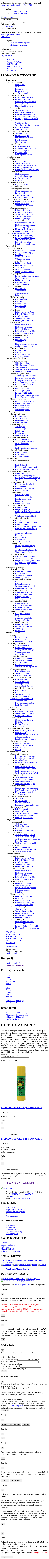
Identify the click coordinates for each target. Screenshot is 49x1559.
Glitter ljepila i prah (22, 391)
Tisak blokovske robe (23, 824)
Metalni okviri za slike (23, 329)
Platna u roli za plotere (23, 915)
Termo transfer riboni (23, 620)
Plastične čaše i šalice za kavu (26, 229)
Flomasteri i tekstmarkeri (24, 488)
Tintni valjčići (20, 629)
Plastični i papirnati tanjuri (25, 225)
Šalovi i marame (21, 278)
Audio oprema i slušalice (24, 442)
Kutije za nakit (20, 306)
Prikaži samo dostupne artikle (17, 1015)
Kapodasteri (19, 433)
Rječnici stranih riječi (23, 178)
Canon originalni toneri (24, 571)
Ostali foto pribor (21, 892)
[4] (4, 1054)
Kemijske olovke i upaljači (25, 253)
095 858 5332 (15, 1196)
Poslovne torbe (20, 289)
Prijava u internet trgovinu (20, 11)
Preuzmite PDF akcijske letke (26, 924)
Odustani (26, 1424)
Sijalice (18, 750)
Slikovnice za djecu (22, 163)
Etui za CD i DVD (22, 690)
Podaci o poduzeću (8, 1245)
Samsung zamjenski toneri (25, 586)
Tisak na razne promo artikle (26, 843)
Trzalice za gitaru (21, 429)
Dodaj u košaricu (12, 1134)
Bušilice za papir (21, 507)
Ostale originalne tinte (23, 599)
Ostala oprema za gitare (24, 435)
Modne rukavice (21, 303)
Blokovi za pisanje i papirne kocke (28, 527)
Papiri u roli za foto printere (25, 888)
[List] (7, 1054)
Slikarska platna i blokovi (24, 365)
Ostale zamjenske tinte (23, 609)
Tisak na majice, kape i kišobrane (27, 839)
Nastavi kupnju (16, 1480)
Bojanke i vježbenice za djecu (26, 165)
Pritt (7, 994)
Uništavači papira (21, 724)
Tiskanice (18, 463)
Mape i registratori (22, 473)
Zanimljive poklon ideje (24, 346)
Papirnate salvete (21, 193)
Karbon (8, 984)
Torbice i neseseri (21, 293)
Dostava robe (11, 1229)
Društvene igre (20, 340)
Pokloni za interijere (22, 280)
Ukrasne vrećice (21, 350)
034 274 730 (27, 5)
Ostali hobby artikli (22, 410)
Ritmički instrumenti (22, 456)
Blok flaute (19, 454)
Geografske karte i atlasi (24, 176)
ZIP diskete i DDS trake (24, 686)
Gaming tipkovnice (22, 654)
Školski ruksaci (21, 87)
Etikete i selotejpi (21, 524)
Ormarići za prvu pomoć (24, 745)
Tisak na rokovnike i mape (25, 837)
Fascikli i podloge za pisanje (25, 476)
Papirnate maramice (22, 803)
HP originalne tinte (22, 597)
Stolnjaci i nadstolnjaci (23, 191)
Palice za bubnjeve (22, 439)
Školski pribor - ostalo (23, 155)
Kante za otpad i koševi (24, 792)
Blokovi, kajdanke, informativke (27, 104)
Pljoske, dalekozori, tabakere (26, 344)
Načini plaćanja (11, 1227)
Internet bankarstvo (23, 1260)
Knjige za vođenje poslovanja (26, 467)
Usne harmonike (21, 452)
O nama (4, 1243)
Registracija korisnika (18, 13)
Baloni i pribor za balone (24, 210)
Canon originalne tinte (23, 592)
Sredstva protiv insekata (24, 818)
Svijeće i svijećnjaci (22, 195)
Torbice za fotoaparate (23, 673)
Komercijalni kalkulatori (24, 711)
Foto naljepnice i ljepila (24, 320)
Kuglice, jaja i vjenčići (23, 393)
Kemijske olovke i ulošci (24, 484)
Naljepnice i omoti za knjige (25, 148)
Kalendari (19, 255)
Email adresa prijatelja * (10, 1366)
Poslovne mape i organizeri (25, 265)
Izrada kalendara (21, 841)
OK (3, 1315)
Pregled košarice (7, 26)
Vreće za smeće (21, 794)
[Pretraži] (24, 22)
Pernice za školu (21, 91)
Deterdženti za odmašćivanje (26, 762)
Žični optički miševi (22, 646)
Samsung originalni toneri (24, 575)
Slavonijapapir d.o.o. (23, 1285)
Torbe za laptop (21, 701)
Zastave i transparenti (23, 216)
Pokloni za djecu (21, 337)
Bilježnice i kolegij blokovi (25, 97)
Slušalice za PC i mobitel (24, 660)
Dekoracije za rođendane (19, 233)
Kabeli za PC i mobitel (23, 665)
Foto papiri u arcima (22, 890)
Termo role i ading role (23, 533)
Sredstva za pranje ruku (24, 777)
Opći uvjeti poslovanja (14, 1232)
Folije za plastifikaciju (23, 896)
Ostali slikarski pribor (23, 371)
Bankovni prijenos (8, 1263)
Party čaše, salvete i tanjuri (25, 236)
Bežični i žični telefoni (23, 716)
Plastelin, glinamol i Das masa (26, 119)
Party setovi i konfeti (23, 242)
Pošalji (4, 1371)
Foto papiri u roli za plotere (25, 913)
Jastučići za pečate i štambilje (26, 550)
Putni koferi (19, 295)
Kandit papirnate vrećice (24, 535)
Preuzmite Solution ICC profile (27, 926)
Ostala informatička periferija (26, 667)
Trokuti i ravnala (21, 134)
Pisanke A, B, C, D (22, 100)
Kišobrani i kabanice (23, 282)
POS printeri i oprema (23, 641)
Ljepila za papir (21, 140)
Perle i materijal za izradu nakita (27, 395)
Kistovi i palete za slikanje (25, 114)
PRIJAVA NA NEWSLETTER (19, 1183)
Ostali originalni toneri (23, 578)
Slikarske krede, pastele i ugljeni (27, 369)
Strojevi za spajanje (22, 510)
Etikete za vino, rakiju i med (25, 849)
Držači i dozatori (21, 809)
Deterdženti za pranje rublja (25, 758)
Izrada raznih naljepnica (24, 830)
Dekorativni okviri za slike (25, 331)
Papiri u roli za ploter (23, 499)
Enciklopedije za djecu (23, 168)
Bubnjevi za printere (22, 614)
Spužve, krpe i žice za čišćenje (26, 788)
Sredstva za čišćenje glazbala (26, 448)
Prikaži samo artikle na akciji (16, 1013)
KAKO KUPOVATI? (14, 62)
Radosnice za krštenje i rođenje (27, 170)
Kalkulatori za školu (22, 146)
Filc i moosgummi (22, 388)
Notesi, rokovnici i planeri (25, 250)
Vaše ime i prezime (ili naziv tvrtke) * (15, 1388)
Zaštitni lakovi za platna (24, 905)
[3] (2, 1054)
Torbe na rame (20, 291)
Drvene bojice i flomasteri (25, 112)
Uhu (7, 999)
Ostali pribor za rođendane (25, 244)
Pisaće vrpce (20, 631)
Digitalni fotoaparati (22, 671)
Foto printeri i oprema (23, 883)
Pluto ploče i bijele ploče (24, 731)
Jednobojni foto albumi (23, 318)
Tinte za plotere (21, 909)
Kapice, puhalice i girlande (25, 238)
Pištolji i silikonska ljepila (24, 401)
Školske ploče (20, 733)
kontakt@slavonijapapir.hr (11, 5)
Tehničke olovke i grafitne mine (27, 125)
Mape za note (20, 446)
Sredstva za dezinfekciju (24, 782)
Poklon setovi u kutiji (23, 263)
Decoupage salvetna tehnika (25, 380)
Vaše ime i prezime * (9, 1357)
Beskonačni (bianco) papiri (25, 497)
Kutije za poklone (22, 357)
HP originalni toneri (22, 573)
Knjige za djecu (21, 161)
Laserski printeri (21, 637)
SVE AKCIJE (11, 64)
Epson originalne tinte (23, 595)
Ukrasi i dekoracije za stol (25, 197)
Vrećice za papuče (22, 93)
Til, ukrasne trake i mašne (24, 214)
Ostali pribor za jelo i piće (24, 231)
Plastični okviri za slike (23, 327)
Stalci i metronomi (22, 444)
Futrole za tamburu (22, 420)
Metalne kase (20, 748)
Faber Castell (11, 982)
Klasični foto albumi (22, 316)
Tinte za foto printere (23, 886)
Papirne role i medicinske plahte (27, 805)
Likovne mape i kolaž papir (25, 102)
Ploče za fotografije (22, 900)
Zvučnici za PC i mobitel (24, 658)
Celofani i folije (21, 539)
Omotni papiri (20, 537)
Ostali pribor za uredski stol (25, 516)
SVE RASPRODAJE (14, 66)
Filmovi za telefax (22, 624)
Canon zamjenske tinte (23, 603)
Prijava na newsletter (13, 1214)
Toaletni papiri (20, 798)
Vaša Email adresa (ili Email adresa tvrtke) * (17, 1395)
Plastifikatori (20, 722)
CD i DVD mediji (22, 682)
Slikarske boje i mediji (23, 363)
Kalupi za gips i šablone (24, 384)
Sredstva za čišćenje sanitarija (26, 769)
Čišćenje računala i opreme (25, 556)
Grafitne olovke (21, 123)
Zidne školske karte (22, 737)
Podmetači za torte (22, 204)
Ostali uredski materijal (23, 565)
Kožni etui (19, 301)
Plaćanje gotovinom (8, 1260)
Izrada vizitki (20, 828)
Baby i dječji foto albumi (24, 314)
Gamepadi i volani (22, 663)
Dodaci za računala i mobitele (21, 699)
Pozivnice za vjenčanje (23, 847)
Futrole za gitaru (21, 431)
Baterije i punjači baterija (24, 675)
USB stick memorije (22, 680)
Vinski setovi (20, 267)
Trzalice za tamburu (22, 418)
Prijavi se (5, 1410)
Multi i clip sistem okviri (24, 333)
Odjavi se (5, 1480)
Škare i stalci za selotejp (24, 514)
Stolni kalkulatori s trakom (25, 714)
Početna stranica (12, 1216)
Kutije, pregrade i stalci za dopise (27, 478)
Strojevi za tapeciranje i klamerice (27, 561)
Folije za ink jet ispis (23, 917)
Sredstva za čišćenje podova (25, 771)
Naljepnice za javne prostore (26, 563)
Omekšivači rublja (22, 760)
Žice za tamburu (21, 416)
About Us (4, 1249)
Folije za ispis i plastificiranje (26, 529)
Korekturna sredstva (22, 490)
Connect (9, 979)
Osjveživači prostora (23, 811)
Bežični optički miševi (23, 648)
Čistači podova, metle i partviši (26, 790)
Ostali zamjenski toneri (23, 588)
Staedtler (9, 996)
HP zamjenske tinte (22, 607)
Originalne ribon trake (23, 616)
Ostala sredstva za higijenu (25, 784)
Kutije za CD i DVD (23, 692)
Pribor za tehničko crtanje (24, 138)
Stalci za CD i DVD (22, 697)
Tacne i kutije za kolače (24, 206)
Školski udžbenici (22, 174)
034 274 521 (29, 1194)
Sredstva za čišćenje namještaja (27, 773)
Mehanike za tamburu (23, 422)
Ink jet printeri (20, 639)
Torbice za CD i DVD (23, 694)
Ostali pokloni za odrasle (24, 272)
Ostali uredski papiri (22, 503)
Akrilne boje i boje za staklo (25, 376)
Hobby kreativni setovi (23, 408)
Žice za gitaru (20, 427)
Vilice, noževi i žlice (22, 227)
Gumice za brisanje (22, 127)
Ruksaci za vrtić (21, 89)
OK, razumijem (7, 1557)
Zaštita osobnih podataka (10, 1251)
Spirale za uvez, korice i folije (26, 480)
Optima (8, 990)
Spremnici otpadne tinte (24, 911)
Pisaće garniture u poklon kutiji (27, 276)
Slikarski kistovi (21, 367)
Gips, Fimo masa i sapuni (24, 382)
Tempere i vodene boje (23, 110)
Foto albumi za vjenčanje (24, 312)
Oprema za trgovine (22, 743)
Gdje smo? (5, 1247)
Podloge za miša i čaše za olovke (27, 512)
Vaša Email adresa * (8, 1362)
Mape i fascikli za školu (24, 106)
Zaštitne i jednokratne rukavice (26, 813)
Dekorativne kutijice (22, 405)
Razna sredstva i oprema (24, 815)
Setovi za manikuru (22, 270)
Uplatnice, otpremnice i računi (26, 469)
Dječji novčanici (21, 153)
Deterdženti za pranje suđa (25, 756)
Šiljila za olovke (21, 129)
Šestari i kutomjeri (22, 136)
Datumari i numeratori (23, 548)
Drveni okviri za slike (23, 325)
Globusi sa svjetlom (22, 151)
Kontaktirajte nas (12, 1234)
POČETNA (11, 60)
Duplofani (19, 898)
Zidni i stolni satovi (22, 284)
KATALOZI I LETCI (14, 68)
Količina (4, 1121)
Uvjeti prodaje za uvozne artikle (27, 928)
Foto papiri (19, 501)
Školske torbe (20, 85)
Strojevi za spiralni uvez (24, 720)
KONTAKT (11, 70)
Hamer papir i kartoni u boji (25, 378)
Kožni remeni (20, 308)
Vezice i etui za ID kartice (24, 558)
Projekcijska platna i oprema (25, 739)
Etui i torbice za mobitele (24, 703)
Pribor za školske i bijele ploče (26, 735)
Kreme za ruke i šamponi (24, 779)
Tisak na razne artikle (23, 852)
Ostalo (8, 992)
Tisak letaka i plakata (23, 826)
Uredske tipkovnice (22, 652)
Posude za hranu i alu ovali (25, 223)
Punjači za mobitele (22, 705)
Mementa (18, 180)
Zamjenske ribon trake (23, 618)
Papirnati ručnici (21, 801)
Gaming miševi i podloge (24, 650)
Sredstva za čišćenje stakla (25, 767)
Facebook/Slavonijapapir (18, 1269)
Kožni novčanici (21, 299)
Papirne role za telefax (23, 626)
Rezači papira (20, 726)
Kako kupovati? (12, 1225)
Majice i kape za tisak (23, 257)
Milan (8, 988)
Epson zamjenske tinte (23, 605)
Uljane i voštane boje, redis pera (27, 117)
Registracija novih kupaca (15, 1210)
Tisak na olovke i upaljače (25, 835)
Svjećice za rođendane (23, 240)
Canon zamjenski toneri (24, 582)
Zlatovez (18, 342)
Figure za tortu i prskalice (24, 202)
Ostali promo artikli (22, 259)
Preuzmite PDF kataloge (24, 922)
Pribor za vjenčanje (22, 219)
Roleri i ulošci (20, 486)
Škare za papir (20, 142)
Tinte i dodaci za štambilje (25, 552)
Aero (8, 975)
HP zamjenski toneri (22, 584)
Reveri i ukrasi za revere (24, 212)
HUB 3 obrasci (21, 465)
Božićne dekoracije (22, 354)
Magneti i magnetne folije (24, 403)
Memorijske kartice (22, 684)
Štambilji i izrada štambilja (25, 546)
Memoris (9, 986)
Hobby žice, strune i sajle (24, 397)
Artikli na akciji (11, 1207)
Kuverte (18, 520)
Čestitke (18, 352)
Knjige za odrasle (21, 185)
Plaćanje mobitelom (38, 1260)
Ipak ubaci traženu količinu (11, 1424)
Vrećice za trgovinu (22, 541)
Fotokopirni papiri (22, 495)
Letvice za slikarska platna (25, 903)
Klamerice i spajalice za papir (26, 522)
